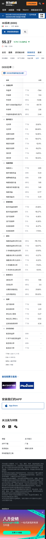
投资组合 (5, 448)
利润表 (12, 58)
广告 (26, 444)
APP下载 (5, 444)
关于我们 (28, 439)
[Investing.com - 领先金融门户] (11, 3)
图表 (10, 52)
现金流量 (30, 58)
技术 (40, 52)
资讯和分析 (20, 52)
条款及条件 (5, 509)
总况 (4, 52)
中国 (18, 10)
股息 (43, 58)
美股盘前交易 (36, 10)
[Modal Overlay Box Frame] (22, 524)
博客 (3, 439)
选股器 (11, 10)
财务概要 (5, 58)
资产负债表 (21, 58)
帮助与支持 (29, 448)
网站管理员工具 (7, 453)
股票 (4, 10)
